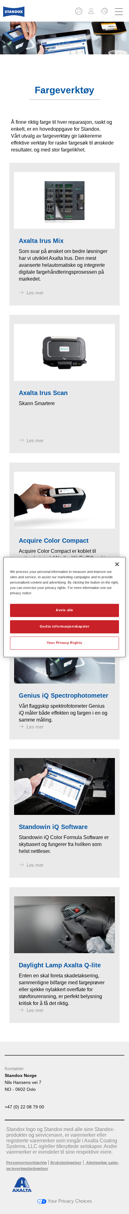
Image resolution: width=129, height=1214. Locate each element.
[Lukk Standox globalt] (104, 11)
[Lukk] (117, 564)
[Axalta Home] (13, 14)
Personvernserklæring (26, 1163)
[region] (64, 607)
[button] (79, 13)
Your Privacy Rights (64, 643)
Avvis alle (64, 610)
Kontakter (14, 1068)
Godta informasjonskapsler (64, 626)
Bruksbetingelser (65, 1163)
